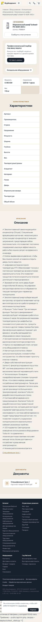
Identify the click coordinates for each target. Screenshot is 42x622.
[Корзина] (39, 3)
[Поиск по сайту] (30, 3)
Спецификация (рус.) (11, 452)
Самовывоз (7, 572)
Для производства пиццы (9, 527)
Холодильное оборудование (19, 70)
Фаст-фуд (25, 506)
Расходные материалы (11, 551)
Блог (4, 569)
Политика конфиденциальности (13, 579)
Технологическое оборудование (9, 534)
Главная (5, 9)
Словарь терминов (29, 564)
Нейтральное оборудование (8, 522)
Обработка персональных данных (20, 582)
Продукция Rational (10, 506)
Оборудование (15, 9)
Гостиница (26, 517)
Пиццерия (25, 512)
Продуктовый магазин (30, 520)
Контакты (6, 559)
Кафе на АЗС (26, 514)
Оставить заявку (15, 60)
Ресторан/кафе (27, 509)
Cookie (5, 582)
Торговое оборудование (8, 539)
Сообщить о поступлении (21, 35)
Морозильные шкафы (22, 12)
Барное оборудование (11, 531)
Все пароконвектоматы (30, 561)
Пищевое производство (30, 522)
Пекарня (25, 530)
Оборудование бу (9, 546)
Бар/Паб (25, 525)
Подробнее (22, 606)
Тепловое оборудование (8, 513)
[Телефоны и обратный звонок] (34, 3)
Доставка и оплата (9, 561)
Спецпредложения (9, 543)
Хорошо (33, 610)
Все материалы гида (29, 559)
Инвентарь (6, 548)
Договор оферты (31, 579)
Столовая (25, 527)
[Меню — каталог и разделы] (19, 3)
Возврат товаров (9, 564)
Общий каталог (8, 509)
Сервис (5, 567)
